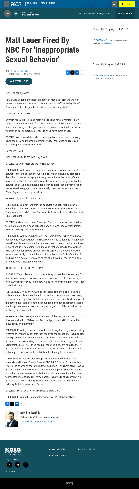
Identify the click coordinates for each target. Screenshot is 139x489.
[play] (7, 13)
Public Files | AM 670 (58, 456)
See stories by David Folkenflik (37, 421)
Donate (128, 4)
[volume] (15, 14)
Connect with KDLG (57, 449)
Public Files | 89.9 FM (86, 449)
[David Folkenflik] (11, 419)
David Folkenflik (21, 71)
